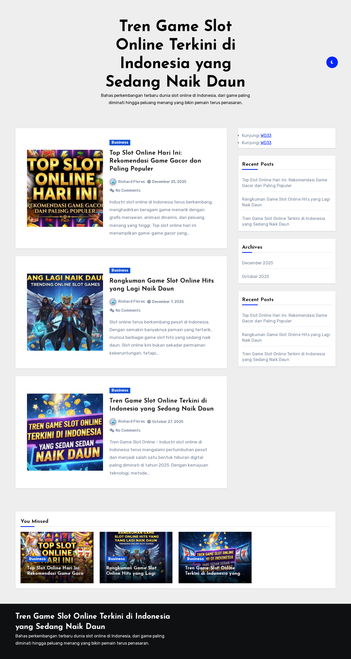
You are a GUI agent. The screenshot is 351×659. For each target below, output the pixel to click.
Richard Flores (131, 182)
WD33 (266, 135)
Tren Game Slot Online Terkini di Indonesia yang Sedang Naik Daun (212, 574)
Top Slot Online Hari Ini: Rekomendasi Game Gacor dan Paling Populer (155, 161)
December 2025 (257, 263)
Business (120, 142)
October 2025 (255, 276)
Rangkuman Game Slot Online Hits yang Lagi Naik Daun (131, 574)
